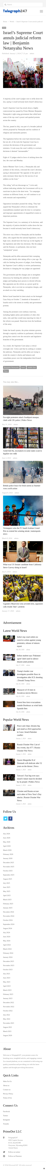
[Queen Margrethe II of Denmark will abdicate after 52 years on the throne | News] (9, 760)
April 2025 (7, 895)
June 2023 (6, 978)
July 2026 (6, 834)
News (6, 371)
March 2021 (7, 1031)
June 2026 (6, 838)
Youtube (6, 1124)
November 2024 (8, 916)
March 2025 (7, 900)
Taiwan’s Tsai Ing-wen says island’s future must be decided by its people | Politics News (29, 779)
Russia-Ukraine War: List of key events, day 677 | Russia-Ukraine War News (29, 747)
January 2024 (7, 957)
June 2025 (6, 887)
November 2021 (8, 1023)
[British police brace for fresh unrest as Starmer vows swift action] (23, 462)
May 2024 (6, 941)
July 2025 (6, 883)
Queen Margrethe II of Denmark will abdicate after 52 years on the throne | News (29, 763)
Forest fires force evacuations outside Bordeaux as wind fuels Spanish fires (29, 705)
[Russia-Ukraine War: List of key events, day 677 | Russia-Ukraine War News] (9, 744)
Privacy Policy (8, 1094)
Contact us (6, 1090)
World (4, 27)
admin (28, 650)
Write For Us (7, 1081)
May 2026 (6, 842)
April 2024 (7, 945)
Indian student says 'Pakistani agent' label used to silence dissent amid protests (29, 659)
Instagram (6, 1120)
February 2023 (8, 994)
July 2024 (6, 932)
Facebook (6, 1111)
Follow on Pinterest (15, 1156)
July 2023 (6, 974)
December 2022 (8, 1002)
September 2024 (8, 924)
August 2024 (7, 928)
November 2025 (8, 867)
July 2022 (6, 1015)
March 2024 (7, 949)
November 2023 (8, 965)
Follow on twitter (14, 1152)
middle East (32, 367)
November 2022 (8, 1007)
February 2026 (8, 854)
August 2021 (7, 1027)
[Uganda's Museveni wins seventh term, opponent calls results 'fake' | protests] (23, 576)
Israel (23, 367)
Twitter (5, 1116)
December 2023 (8, 961)
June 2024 (6, 937)
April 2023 (7, 986)
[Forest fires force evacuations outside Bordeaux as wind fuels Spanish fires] (9, 702)
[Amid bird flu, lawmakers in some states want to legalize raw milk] (23, 429)
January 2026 (7, 858)
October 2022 (8, 1011)
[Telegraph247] (15, 11)
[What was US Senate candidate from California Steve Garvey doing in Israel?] (23, 543)
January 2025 (7, 908)
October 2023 (8, 970)
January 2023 (7, 998)
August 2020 (7, 1035)
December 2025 (8, 862)
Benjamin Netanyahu (11, 367)
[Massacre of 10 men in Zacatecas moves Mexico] (9, 690)
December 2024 (8, 912)
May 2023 (6, 982)
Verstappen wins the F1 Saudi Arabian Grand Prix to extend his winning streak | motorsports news (21, 531)
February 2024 (8, 953)
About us (6, 1085)
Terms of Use (7, 1098)
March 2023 (7, 990)
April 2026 (7, 846)
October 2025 (8, 871)
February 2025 (8, 904)
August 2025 (7, 879)
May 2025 (6, 891)
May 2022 (6, 1019)
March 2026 (7, 850)
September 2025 (8, 875)
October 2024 (8, 920)
